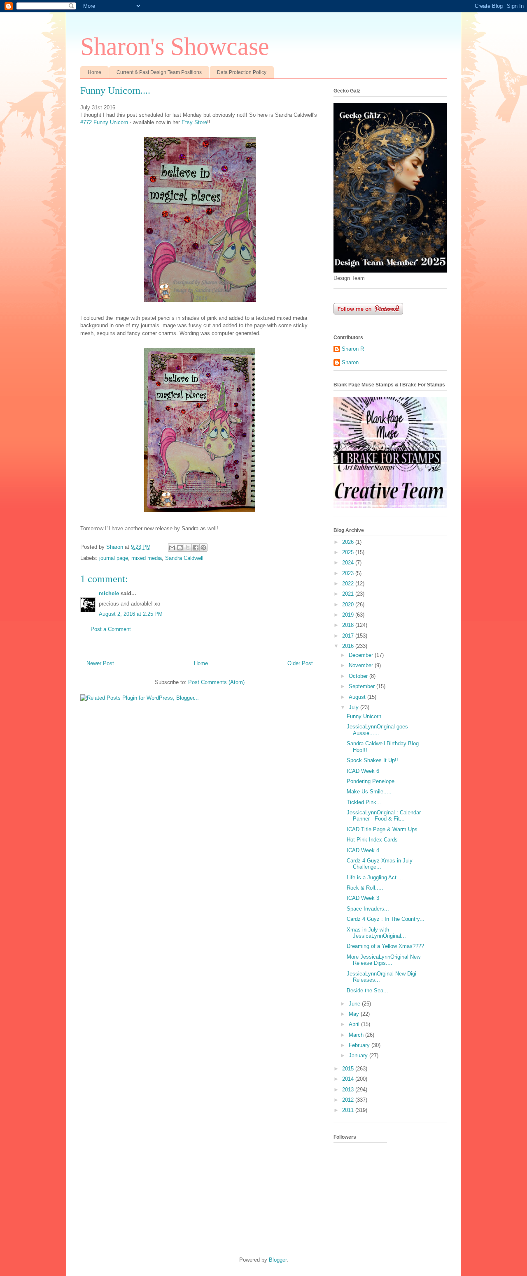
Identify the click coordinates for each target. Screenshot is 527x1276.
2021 (348, 594)
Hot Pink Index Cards (372, 840)
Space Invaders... (368, 909)
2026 (348, 542)
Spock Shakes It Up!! (372, 760)
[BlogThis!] (180, 547)
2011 (348, 1110)
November (362, 665)
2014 (348, 1079)
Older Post (300, 663)
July (354, 707)
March (357, 1035)
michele (109, 593)
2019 (348, 615)
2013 (348, 1089)
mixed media (146, 558)
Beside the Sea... (367, 990)
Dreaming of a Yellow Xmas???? (385, 946)
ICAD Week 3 (363, 898)
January (359, 1055)
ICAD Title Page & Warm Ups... (384, 829)
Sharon (350, 362)
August (358, 697)
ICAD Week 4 (363, 850)
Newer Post (100, 663)
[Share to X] (188, 547)
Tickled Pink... (364, 802)
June (355, 1004)
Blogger (278, 1260)
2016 (348, 646)
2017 (348, 636)
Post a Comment (111, 629)
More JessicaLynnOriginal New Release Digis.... (383, 960)
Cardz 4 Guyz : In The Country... (385, 919)
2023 (348, 573)
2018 (348, 625)
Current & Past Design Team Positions (159, 72)
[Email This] (172, 547)
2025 (348, 552)
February (360, 1045)
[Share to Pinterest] (203, 547)
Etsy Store (194, 122)
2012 (348, 1100)
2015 (348, 1069)
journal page (113, 558)
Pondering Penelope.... (374, 781)
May (355, 1014)
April (355, 1024)
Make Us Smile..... (369, 791)
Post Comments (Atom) (216, 682)
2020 (348, 604)
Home (94, 72)
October (359, 676)
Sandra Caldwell (184, 558)
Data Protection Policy (241, 72)
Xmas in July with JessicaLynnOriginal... (376, 933)
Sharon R (353, 349)
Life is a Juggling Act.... (375, 877)
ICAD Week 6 (363, 771)
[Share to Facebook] (195, 547)
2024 (348, 562)
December (362, 655)
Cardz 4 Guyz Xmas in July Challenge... (380, 864)
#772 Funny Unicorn (104, 122)
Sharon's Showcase (174, 46)
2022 (348, 583)
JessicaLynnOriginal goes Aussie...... (377, 730)
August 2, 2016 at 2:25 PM (131, 614)
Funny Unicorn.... (367, 716)
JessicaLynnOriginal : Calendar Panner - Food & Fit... (384, 815)
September (362, 686)
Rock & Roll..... (365, 888)
